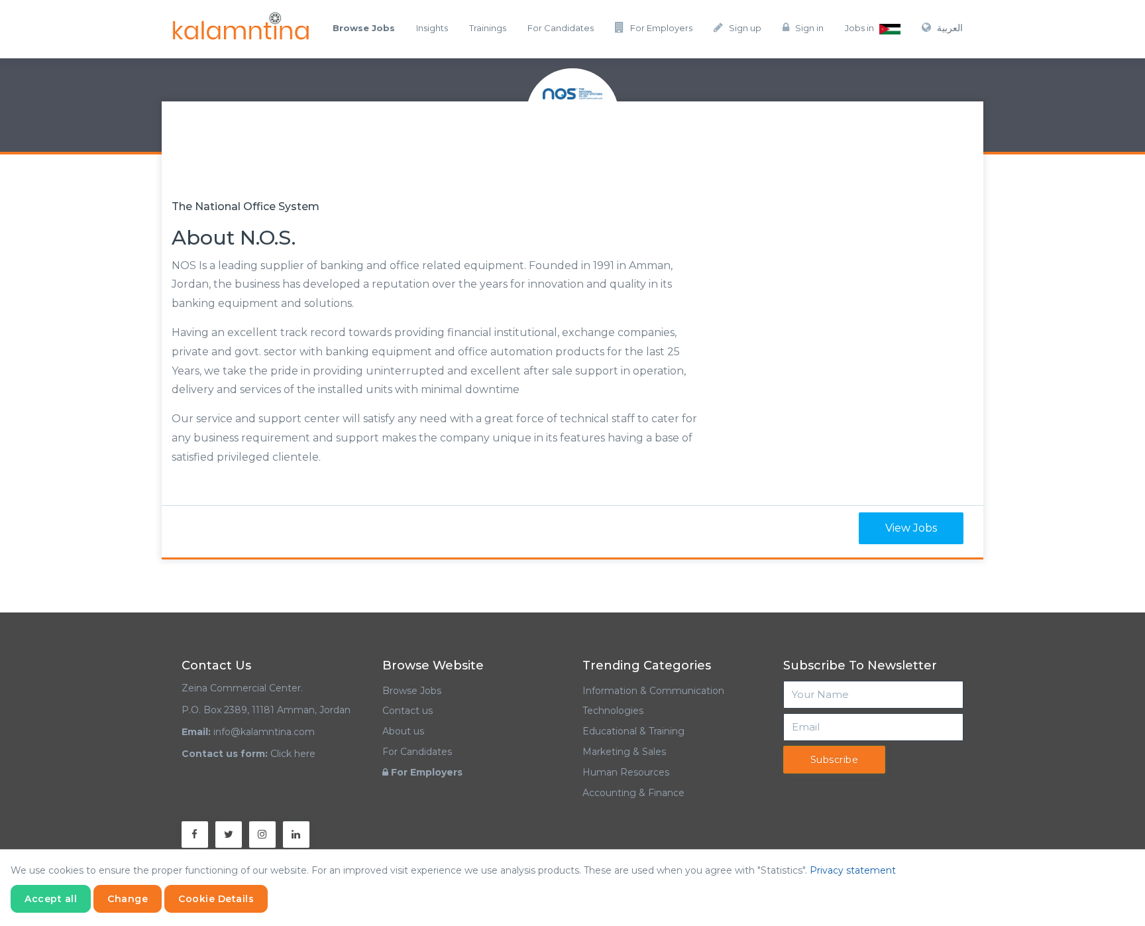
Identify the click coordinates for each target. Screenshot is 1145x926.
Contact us (407, 711)
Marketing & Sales (624, 752)
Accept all (51, 899)
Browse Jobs (411, 691)
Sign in (809, 28)
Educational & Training (633, 731)
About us (403, 731)
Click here (292, 754)
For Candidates (560, 28)
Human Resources (625, 772)
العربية (950, 28)
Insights (432, 28)
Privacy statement (853, 870)
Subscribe (834, 760)
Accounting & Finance (633, 793)
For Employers (661, 28)
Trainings (487, 28)
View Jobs (911, 528)
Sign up (745, 28)
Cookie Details (216, 899)
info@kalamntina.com (264, 732)
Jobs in (860, 28)
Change (127, 899)
